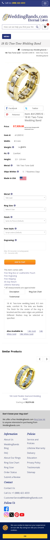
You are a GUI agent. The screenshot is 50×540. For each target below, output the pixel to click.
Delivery (31, 452)
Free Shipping (10, 279)
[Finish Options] (11, 217)
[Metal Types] (12, 165)
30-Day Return (10, 281)
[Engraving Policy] (16, 228)
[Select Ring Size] (15, 205)
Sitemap (31, 472)
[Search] (37, 27)
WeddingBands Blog (11, 446)
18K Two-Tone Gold (12, 53)
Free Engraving (10, 276)
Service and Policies (32, 441)
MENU (6, 36)
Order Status (10, 472)
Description (14, 291)
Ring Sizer (9, 467)
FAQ (6, 452)
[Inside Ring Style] (8, 153)
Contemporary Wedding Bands (34, 50)
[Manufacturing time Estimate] (18, 171)
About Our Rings (12, 457)
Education (32, 457)
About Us (8, 439)
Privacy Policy (33, 462)
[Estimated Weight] (13, 147)
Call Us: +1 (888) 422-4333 (16, 492)
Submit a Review (12, 477)
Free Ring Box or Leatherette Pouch (19, 273)
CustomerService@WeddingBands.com (23, 497)
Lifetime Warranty (11, 284)
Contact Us (9, 488)
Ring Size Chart (35, 291)
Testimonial (14, 296)
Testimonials (33, 467)
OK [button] (25, 536)
